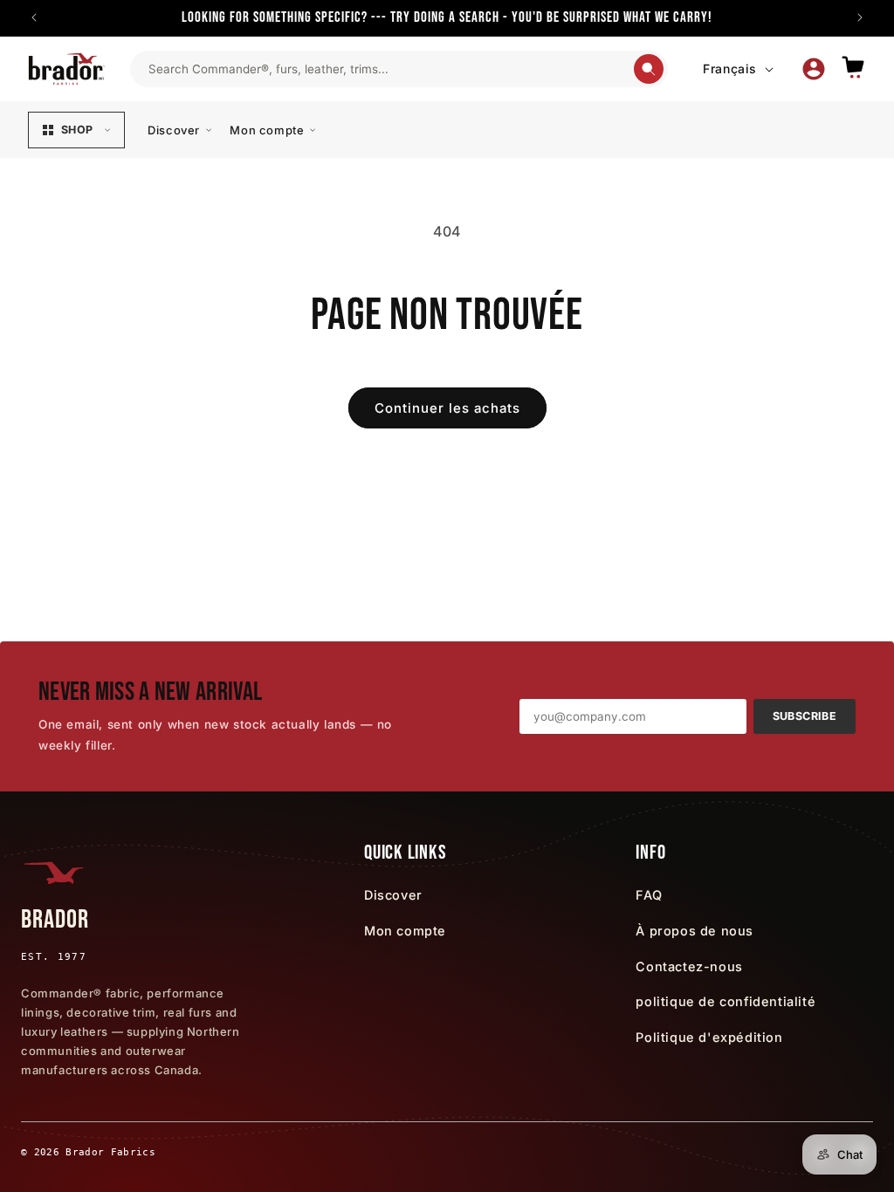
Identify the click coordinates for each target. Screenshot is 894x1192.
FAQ (649, 894)
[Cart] (853, 68)
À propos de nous (694, 930)
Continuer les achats (447, 408)
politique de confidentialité (725, 1001)
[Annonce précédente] (34, 17)
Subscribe (804, 716)
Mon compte (267, 130)
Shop (77, 129)
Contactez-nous (689, 966)
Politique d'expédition (709, 1037)
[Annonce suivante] (860, 17)
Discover (174, 130)
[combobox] (390, 69)
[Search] (649, 69)
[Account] (814, 69)
